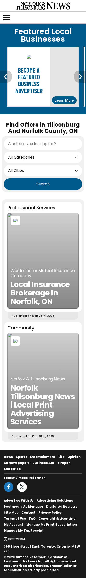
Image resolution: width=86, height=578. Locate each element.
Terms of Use (15, 518)
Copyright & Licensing (56, 518)
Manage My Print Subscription (51, 524)
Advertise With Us (19, 501)
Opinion (74, 457)
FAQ (32, 518)
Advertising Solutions (55, 501)
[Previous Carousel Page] (6, 77)
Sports (21, 457)
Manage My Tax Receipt (24, 530)
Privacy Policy (50, 512)
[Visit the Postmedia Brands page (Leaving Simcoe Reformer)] (14, 539)
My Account (13, 524)
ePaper (64, 463)
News (8, 457)
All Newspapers (17, 463)
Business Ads (43, 463)
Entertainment (42, 457)
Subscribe (12, 469)
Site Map (11, 512)
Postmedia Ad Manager (23, 506)
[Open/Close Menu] (6, 17)
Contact (29, 512)
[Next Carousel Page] (80, 77)
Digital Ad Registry (61, 506)
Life (61, 457)
